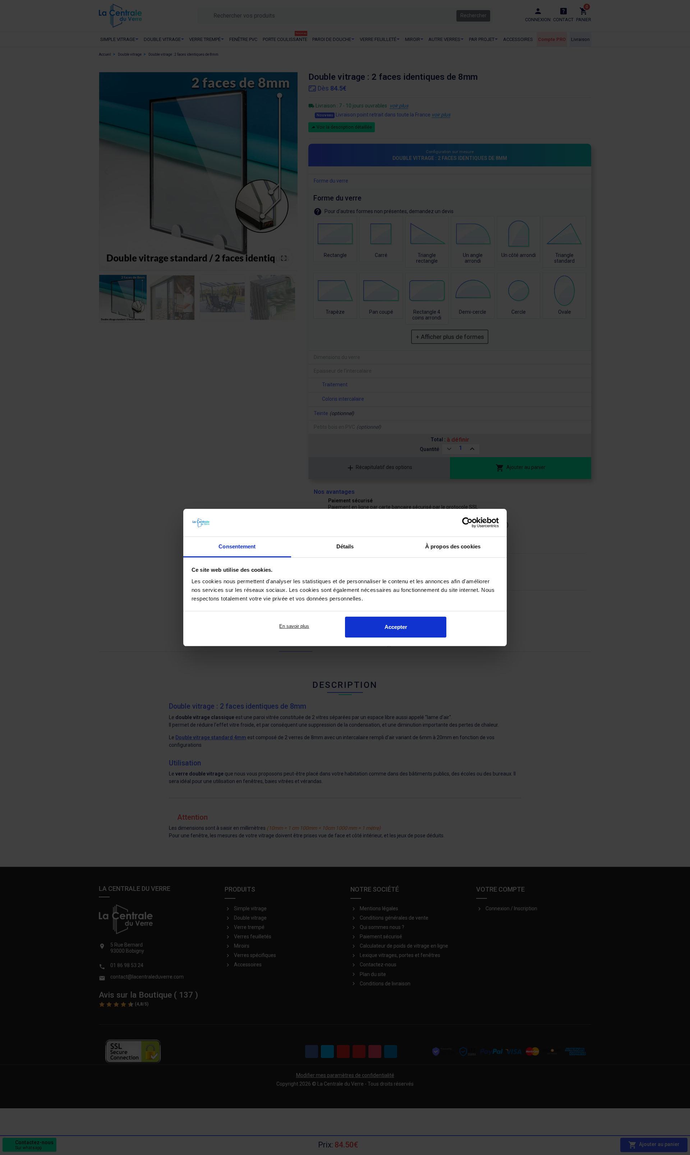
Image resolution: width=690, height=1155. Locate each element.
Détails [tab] (345, 546)
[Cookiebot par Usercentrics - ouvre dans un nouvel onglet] (467, 522)
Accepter (396, 627)
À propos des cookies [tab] (452, 546)
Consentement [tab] (237, 546)
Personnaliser (294, 627)
